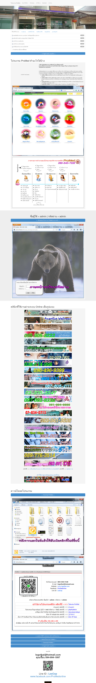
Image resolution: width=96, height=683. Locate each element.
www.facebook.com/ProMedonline (48, 676)
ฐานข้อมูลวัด (54, 31)
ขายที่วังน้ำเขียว (31, 31)
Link (65, 23)
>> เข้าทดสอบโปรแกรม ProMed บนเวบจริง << (48, 220)
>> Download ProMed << (48, 495)
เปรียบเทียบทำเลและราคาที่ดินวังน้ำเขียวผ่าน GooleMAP (44, 469)
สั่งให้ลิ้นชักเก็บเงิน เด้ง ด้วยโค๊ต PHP (48, 46)
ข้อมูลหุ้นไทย (47, 31)
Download (44, 3)
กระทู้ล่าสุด (23, 31)
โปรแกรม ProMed (15, 3)
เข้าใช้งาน (38, 3)
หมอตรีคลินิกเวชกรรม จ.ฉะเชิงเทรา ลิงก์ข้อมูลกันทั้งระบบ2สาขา (48, 35)
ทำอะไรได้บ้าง (25, 3)
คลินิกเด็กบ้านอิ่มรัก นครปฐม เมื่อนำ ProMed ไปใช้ (48, 38)
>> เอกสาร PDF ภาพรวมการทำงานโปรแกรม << (48, 636)
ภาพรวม (50, 3)
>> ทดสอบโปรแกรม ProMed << (48, 639)
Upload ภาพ (70, 469)
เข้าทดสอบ (32, 3)
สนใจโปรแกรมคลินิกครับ (48, 41)
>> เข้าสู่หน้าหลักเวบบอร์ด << (48, 53)
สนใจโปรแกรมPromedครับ (48, 44)
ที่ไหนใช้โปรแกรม (15, 31)
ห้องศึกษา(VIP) (40, 31)
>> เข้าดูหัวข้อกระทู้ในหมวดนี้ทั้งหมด (19, 49)
